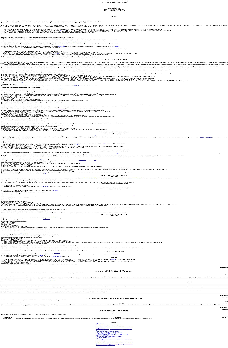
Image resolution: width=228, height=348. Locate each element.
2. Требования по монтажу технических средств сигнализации (108, 324)
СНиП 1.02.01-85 (62, 30)
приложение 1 (24, 232)
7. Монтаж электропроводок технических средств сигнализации (109, 332)
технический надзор (64, 53)
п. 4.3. (104, 143)
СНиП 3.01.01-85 (74, 41)
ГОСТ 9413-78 (202, 137)
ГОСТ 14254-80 (76, 144)
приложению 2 (53, 248)
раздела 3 (41, 159)
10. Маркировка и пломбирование (102, 335)
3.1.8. (19, 82)
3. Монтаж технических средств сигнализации (105, 325)
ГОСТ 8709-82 (209, 137)
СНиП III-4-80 (57, 253)
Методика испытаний (7, 241)
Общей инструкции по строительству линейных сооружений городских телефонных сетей (123, 177)
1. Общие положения (100, 323)
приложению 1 (116, 46)
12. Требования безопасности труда (103, 337)
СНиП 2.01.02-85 (61, 109)
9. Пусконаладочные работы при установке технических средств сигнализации (112, 334)
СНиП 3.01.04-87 (82, 41)
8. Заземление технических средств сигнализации (106, 333)
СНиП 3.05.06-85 (92, 177)
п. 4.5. (67, 146)
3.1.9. (22, 82)
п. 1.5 (61, 39)
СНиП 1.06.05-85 (55, 53)
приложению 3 (114, 259)
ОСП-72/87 (115, 254)
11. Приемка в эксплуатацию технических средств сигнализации (109, 336)
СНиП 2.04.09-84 (77, 85)
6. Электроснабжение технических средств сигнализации (107, 331)
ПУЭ (95, 135)
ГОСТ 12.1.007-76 (57, 256)
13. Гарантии (98, 338)
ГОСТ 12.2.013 (40, 255)
